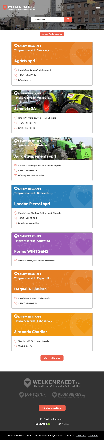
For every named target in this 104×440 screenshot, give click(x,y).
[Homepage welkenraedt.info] (19, 7)
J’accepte (93, 435)
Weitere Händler (52, 358)
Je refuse (81, 435)
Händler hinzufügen (52, 408)
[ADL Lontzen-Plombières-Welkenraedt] (63, 424)
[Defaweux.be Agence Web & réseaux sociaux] (43, 424)
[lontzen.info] (32, 395)
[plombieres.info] (68, 395)
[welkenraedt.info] (52, 383)
